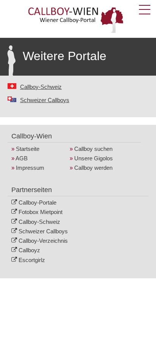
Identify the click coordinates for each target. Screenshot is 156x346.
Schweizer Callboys (44, 100)
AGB (22, 158)
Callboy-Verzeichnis (43, 240)
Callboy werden (93, 167)
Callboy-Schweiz (41, 87)
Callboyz (29, 250)
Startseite (27, 149)
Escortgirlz (32, 260)
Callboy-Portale (37, 202)
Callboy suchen (93, 149)
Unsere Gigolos (93, 158)
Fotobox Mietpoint (40, 212)
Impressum (30, 167)
